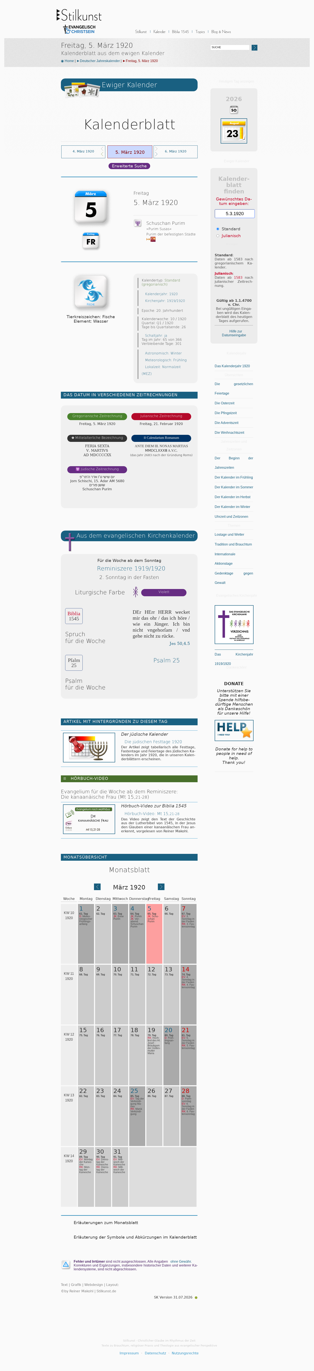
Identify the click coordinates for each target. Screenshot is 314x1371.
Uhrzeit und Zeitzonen (231, 516)
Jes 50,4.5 (180, 643)
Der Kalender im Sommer (234, 487)
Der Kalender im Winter (232, 507)
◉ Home (67, 61)
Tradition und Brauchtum (233, 544)
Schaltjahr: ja (156, 336)
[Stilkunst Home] (79, 35)
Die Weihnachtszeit (229, 432)
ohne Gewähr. (181, 1261)
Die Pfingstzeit (226, 413)
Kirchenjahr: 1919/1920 (165, 301)
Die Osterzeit (224, 403)
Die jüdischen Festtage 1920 (153, 742)
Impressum (129, 1353)
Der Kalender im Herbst (232, 497)
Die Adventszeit (226, 423)
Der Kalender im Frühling (234, 477)
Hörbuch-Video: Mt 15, (152, 813)
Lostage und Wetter (229, 534)
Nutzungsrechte (185, 1353)
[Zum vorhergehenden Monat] (97, 888)
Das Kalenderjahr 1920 (232, 366)
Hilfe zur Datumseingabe (234, 333)
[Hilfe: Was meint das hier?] (189, 500)
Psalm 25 (166, 660)
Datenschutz (155, 1353)
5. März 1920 (130, 152)
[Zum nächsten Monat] (161, 888)
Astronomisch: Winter (163, 353)
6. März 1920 (175, 151)
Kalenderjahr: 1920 (161, 294)
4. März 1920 (83, 151)
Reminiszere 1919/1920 (131, 568)
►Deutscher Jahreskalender (98, 61)
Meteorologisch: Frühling (166, 360)
